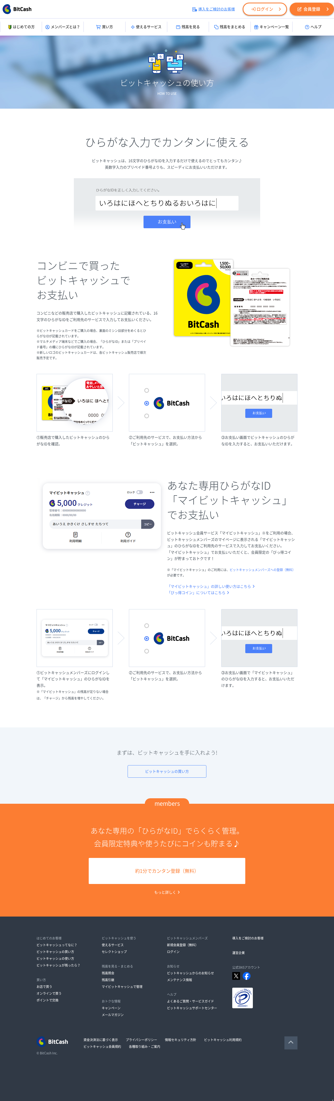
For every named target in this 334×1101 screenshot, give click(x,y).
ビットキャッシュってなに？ (57, 945)
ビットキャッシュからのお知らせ (190, 973)
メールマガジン (113, 1014)
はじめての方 (24, 27)
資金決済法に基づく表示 (101, 1039)
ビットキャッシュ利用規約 (223, 1039)
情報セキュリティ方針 (180, 1039)
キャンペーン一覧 (274, 27)
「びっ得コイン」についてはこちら (196, 593)
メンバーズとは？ (65, 27)
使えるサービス (149, 27)
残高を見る (191, 27)
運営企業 (238, 952)
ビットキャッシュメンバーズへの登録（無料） (262, 569)
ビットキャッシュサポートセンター (192, 1008)
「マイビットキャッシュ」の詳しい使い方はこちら (209, 586)
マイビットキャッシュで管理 (122, 986)
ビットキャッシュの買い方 (167, 771)
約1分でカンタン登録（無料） (167, 871)
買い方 (107, 27)
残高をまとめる (232, 27)
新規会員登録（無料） (182, 945)
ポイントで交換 (47, 1000)
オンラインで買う (49, 993)
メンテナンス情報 (179, 979)
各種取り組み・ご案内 (144, 1046)
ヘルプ (316, 27)
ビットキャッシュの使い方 (55, 958)
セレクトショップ (114, 951)
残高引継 (108, 979)
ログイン (265, 9)
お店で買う (44, 986)
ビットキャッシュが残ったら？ (58, 965)
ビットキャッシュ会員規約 (102, 1046)
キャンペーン (111, 1008)
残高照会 (108, 973)
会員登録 (311, 9)
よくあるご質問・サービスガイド (190, 1001)
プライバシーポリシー (141, 1039)
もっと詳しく (165, 892)
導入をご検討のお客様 (216, 9)
